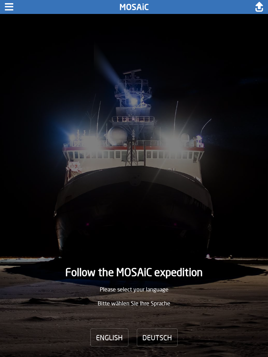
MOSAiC (134, 7)
